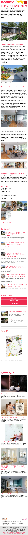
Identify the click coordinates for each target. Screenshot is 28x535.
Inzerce (14, 523)
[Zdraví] (23, 519)
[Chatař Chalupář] (4, 519)
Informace (5, 524)
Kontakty (21, 523)
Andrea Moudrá (7, 222)
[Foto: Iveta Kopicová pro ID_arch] (14, 30)
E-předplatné (14, 303)
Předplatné (14, 301)
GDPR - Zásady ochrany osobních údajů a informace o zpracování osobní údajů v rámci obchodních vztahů (14, 533)
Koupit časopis (14, 298)
